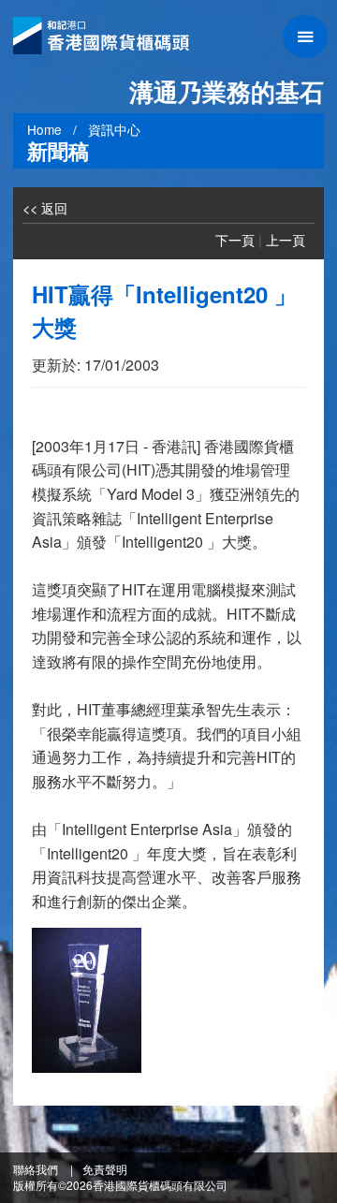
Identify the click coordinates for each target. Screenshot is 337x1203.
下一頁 (235, 239)
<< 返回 (44, 207)
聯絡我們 (35, 1169)
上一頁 (285, 239)
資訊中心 (114, 129)
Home (44, 129)
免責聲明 (104, 1169)
